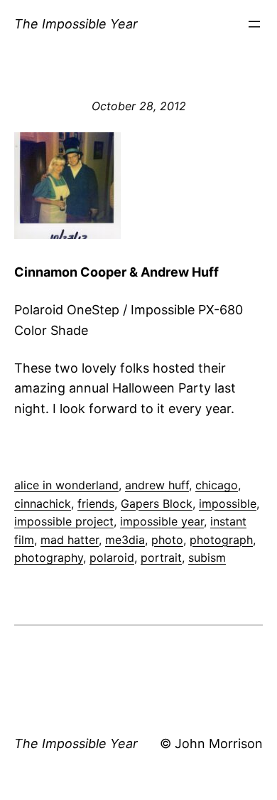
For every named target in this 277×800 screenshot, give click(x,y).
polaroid (111, 557)
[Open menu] (254, 24)
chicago (216, 485)
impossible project (64, 521)
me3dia (125, 540)
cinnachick (42, 503)
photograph (221, 540)
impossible (227, 503)
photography (48, 557)
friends (95, 503)
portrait (161, 557)
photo (167, 540)
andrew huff (157, 485)
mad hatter (69, 540)
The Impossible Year (76, 23)
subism (207, 557)
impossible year (162, 521)
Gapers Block (156, 503)
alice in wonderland (66, 485)
